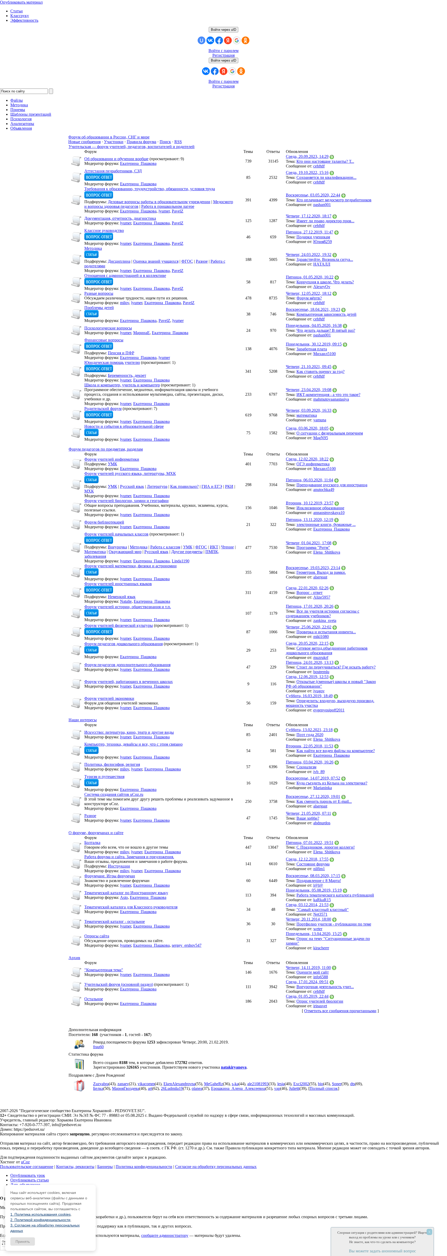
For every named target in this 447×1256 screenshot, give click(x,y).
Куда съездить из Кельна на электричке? (331, 783)
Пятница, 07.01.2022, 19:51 (309, 842)
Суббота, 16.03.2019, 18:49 (309, 696)
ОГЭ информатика (313, 464)
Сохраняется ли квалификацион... (326, 177)
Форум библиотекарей (104, 522)
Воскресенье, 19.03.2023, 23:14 (313, 567)
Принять (23, 1241)
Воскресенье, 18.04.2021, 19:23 (313, 309)
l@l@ (318, 885)
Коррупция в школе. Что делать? (325, 282)
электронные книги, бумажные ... (326, 524)
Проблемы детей (99, 307)
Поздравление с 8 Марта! (318, 880)
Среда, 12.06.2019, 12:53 (307, 676)
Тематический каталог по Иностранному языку (126, 893)
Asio (124, 897)
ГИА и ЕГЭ (212, 486)
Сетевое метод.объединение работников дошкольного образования (327, 650)
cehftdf (319, 166)
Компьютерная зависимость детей (326, 314)
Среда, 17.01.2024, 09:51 (307, 982)
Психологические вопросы (108, 328)
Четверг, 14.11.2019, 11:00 (308, 967)
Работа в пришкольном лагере (167, 206)
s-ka (235, 1084)
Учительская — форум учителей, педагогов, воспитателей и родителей (132, 146)
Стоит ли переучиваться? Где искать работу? (336, 667)
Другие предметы (187, 551)
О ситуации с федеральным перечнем (329, 433)
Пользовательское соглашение (26, 1166)
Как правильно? (184, 486)
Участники (113, 141)
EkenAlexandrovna (179, 1084)
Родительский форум (103, 408)
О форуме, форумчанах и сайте (96, 833)
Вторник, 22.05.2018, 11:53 (309, 746)
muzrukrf (320, 657)
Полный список (324, 1088)
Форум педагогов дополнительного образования (127, 665)
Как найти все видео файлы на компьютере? (335, 750)
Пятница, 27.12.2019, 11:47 (309, 232)
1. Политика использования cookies (40, 1214)
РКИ (229, 486)
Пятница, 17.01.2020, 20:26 (309, 606)
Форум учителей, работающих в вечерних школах (128, 681)
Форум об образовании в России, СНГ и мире (109, 137)
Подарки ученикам (313, 237)
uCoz (25, 1162)
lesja (281, 1084)
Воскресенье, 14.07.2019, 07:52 (313, 778)
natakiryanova (234, 1067)
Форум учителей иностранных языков (118, 584)
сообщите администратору (164, 1235)
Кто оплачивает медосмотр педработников (333, 200)
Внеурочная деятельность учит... (325, 987)
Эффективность (24, 20)
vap (277, 1088)
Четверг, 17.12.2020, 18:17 (308, 216)
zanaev (123, 1084)
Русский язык (132, 486)
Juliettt (294, 1088)
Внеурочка (117, 547)
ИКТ (214, 547)
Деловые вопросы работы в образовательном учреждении (159, 202)
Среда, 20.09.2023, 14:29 (307, 156)
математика (306, 415)
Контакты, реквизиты (75, 1166)
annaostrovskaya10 (329, 512)
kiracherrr (321, 948)
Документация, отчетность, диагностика (120, 218)
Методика (93, 248)
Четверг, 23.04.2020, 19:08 (308, 389)
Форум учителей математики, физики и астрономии (130, 566)
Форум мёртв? (309, 298)
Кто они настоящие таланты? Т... (325, 161)
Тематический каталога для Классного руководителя (130, 907)
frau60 (98, 1047)
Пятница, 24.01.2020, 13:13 (309, 662)
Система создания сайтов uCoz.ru (113, 794)
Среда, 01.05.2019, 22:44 (307, 996)
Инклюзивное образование (320, 508)
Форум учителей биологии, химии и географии (126, 500)
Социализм (306, 767)
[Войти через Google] (237, 40)
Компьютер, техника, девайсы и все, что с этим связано (133, 744)
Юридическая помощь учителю (112, 362)
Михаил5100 (324, 353)
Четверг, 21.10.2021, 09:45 (308, 366)
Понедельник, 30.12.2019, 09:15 (314, 344)
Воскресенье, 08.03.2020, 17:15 (313, 875)
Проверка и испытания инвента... (326, 632)
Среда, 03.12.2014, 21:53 (307, 904)
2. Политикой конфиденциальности (40, 1220)
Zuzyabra (101, 1084)
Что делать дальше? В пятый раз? (325, 330)
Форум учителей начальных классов (116, 534)
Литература (157, 486)
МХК (89, 491)
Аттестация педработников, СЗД (113, 171)
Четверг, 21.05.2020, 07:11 (308, 813)
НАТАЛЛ (321, 264)
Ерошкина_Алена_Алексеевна (238, 1088)
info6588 (320, 977)
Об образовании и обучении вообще (116, 159)
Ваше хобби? (307, 818)
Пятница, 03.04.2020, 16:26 (309, 762)
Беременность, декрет (127, 375)
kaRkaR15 (322, 900)
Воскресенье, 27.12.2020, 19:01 (313, 796)
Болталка (92, 842)
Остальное (93, 999)
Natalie (126, 601)
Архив (74, 958)
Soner (336, 1084)
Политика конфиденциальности (144, 1166)
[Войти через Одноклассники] (245, 40)
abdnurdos (321, 823)
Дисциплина (119, 261)
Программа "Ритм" (313, 547)
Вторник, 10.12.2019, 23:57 (309, 503)
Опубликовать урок (27, 1175)
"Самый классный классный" (322, 909)
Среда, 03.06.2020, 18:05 (307, 428)
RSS (178, 141)
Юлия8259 (322, 241)
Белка (98, 1088)
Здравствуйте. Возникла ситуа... (324, 259)
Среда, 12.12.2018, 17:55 (307, 859)
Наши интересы (83, 720)
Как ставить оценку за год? (320, 371)
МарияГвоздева (125, 1088)
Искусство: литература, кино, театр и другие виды (129, 732)
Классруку (19, 15)
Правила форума (141, 141)
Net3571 (320, 914)
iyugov (319, 691)
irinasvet (320, 1006)
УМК (112, 464)
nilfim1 (319, 868)
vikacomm (146, 1084)
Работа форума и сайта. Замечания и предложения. (129, 857)
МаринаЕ (141, 332)
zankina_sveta (324, 620)
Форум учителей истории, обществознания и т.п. (127, 607)
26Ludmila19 (172, 1088)
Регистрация (223, 55)
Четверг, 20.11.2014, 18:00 (308, 919)
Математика (95, 551)
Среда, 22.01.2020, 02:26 (307, 588)
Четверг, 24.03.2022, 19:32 (308, 254)
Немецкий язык (122, 596)
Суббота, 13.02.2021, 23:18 (309, 730)
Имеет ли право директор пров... (325, 221)
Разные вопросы (98, 293)
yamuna (319, 420)
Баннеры (105, 1166)
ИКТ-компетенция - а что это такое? (328, 394)
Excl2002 (301, 1084)
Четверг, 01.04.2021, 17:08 (308, 543)
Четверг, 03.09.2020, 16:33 (308, 410)
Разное (202, 261)
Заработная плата (311, 349)
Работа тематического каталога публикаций (335, 895)
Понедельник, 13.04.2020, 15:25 (314, 933)
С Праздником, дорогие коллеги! (325, 847)
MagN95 (320, 438)
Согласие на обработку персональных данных (216, 1166)
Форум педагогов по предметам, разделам (106, 449)
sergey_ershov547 (187, 945)
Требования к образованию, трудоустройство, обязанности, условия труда (149, 189)
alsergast (320, 577)
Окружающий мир (125, 551)
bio (320, 1084)
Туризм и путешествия (104, 776)
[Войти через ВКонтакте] (210, 40)
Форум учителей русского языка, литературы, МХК (130, 473)
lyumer (164, 211)
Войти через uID (223, 30)
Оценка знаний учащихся (155, 261)
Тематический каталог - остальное (114, 921)
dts (352, 1084)
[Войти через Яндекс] (228, 40)
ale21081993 (258, 1084)
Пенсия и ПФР (121, 353)
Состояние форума (313, 864)
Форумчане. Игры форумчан (109, 876)
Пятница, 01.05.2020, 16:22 (309, 277)
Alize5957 (321, 597)
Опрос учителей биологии (319, 1001)
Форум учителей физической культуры (118, 625)
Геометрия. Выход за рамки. (321, 572)
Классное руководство (104, 230)
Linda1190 (180, 561)
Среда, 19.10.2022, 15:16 (307, 172)
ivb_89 (319, 771)
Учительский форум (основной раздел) (118, 984)
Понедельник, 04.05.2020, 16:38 (314, 325)
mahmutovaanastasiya (331, 399)
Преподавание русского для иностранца (331, 485)
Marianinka (322, 787)
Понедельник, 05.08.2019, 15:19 (314, 890)
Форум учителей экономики (109, 698)
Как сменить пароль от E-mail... (324, 801)
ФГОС (187, 261)
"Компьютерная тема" (103, 970)
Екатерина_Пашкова (138, 163)
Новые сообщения (84, 141)
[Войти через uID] (201, 40)
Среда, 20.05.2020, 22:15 (307, 643)
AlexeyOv (321, 286)
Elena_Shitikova (326, 552)
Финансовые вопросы (103, 340)
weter (317, 929)
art (150, 1088)
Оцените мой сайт (312, 972)
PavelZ (177, 211)
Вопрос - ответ (309, 592)
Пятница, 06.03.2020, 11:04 (309, 480)
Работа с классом (165, 547)
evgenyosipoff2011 (329, 710)
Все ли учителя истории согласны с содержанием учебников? (322, 613)
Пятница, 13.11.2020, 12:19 (309, 519)
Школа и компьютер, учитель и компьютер (122, 385)
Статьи (16, 11)
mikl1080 (321, 636)
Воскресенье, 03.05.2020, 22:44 (313, 195)
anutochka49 (323, 489)
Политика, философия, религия (112, 764)
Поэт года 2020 (309, 734)
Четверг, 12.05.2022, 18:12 (308, 293)
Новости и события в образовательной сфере (124, 426)
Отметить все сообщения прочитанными (340, 1011)
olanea (197, 1088)
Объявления (21, 128)
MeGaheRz (213, 1084)
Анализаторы (22, 123)
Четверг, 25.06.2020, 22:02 (308, 627)
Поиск (165, 141)
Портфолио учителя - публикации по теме (333, 924)
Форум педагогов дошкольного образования (123, 644)
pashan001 (322, 204)
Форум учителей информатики (111, 459)
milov (124, 302)
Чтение (227, 547)
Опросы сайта (96, 936)
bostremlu (321, 672)
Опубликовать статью (29, 1180)
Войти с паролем (223, 50)
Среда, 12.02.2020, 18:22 (307, 459)
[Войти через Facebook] (219, 40)
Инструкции (119, 866)
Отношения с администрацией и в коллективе (125, 275)
